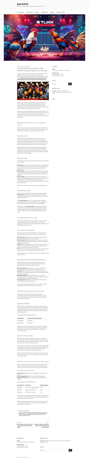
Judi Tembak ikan (44, 12)
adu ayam (21, 412)
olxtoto (53, 98)
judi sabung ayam (30, 413)
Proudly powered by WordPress (23, 457)
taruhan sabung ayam (24, 415)
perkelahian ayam (23, 414)
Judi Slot (37, 12)
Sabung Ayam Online (60, 12)
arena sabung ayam (39, 412)
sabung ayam (42, 414)
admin (28, 66)
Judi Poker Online (29, 12)
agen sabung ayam (28, 412)
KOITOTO (22, 4)
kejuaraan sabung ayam (41, 413)
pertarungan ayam (33, 414)
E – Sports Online (20, 12)
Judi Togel (52, 12)
